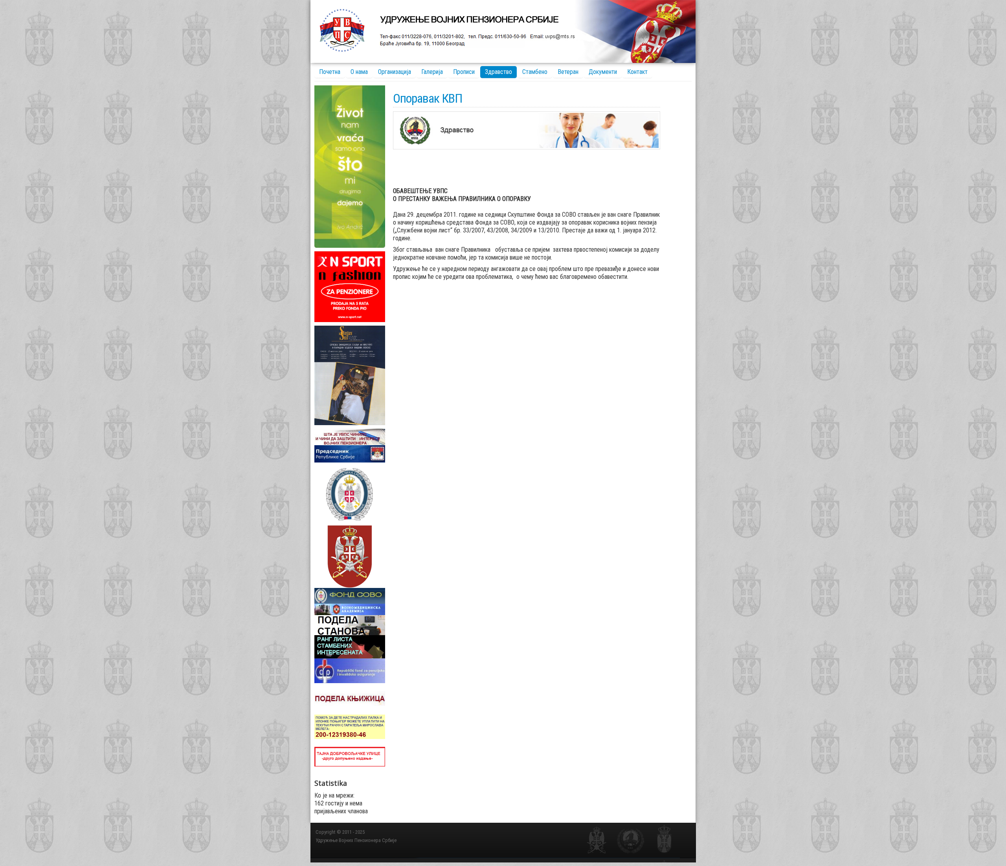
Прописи (464, 72)
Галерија (432, 72)
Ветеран (568, 72)
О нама (359, 72)
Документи (603, 72)
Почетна (329, 72)
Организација (394, 72)
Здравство (498, 72)
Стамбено (534, 72)
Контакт (637, 72)
